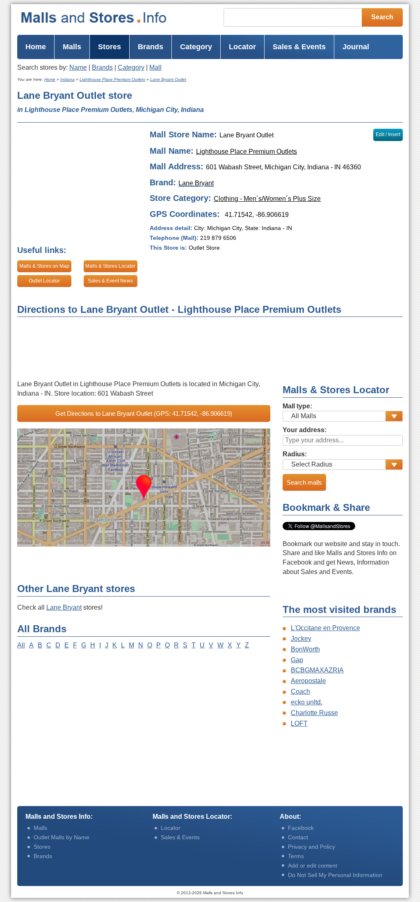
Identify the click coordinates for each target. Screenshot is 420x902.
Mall (155, 67)
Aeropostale (308, 680)
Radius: (295, 454)
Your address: (304, 429)
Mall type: (297, 406)
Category (131, 67)
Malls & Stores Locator (110, 266)
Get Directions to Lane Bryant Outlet (143, 413)
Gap (297, 659)
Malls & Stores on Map (44, 266)
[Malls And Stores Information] (94, 17)
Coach (300, 691)
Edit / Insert (388, 134)
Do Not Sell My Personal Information (335, 875)
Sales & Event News (110, 281)
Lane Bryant (64, 607)
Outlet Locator (44, 281)
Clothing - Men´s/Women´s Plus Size (267, 198)
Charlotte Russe (314, 712)
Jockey (301, 638)
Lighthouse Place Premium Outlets (246, 151)
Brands (102, 67)
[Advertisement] (312, 103)
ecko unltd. (306, 702)
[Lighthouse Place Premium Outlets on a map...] (143, 487)
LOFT (299, 723)
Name (78, 67)
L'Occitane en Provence (325, 627)
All (21, 645)
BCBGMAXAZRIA (317, 670)
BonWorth (305, 649)
